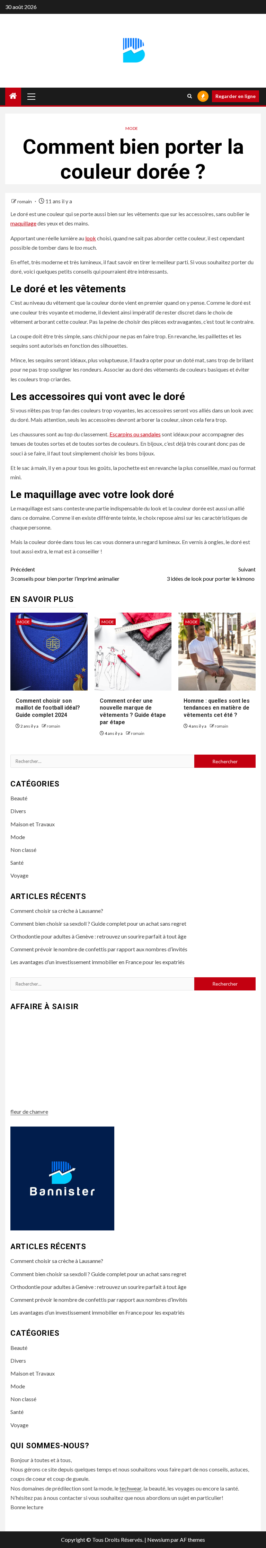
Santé (17, 862)
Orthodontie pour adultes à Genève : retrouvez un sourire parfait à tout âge (98, 936)
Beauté (18, 798)
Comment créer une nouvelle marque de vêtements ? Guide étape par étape (133, 711)
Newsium (158, 1539)
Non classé (23, 849)
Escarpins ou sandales (135, 434)
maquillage (23, 223)
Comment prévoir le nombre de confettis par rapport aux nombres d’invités (98, 949)
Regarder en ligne (235, 96)
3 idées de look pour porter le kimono (211, 574)
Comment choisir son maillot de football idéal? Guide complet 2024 (48, 708)
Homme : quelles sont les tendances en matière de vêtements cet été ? (217, 708)
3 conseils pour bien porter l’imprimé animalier (64, 574)
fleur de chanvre (29, 1111)
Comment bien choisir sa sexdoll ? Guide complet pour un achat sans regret (98, 923)
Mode (131, 128)
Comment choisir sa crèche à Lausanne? (56, 910)
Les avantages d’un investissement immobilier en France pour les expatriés (97, 962)
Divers (18, 811)
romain (25, 201)
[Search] (189, 96)
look (90, 238)
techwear (130, 1488)
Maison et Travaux (32, 824)
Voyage (19, 875)
